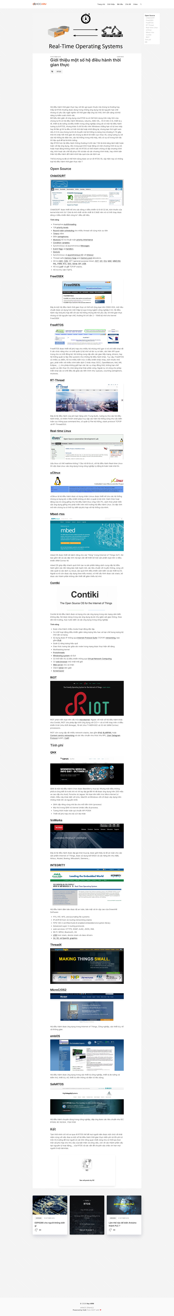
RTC (65, 264)
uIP (67, 267)
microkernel (84, 720)
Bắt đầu (120, 4)
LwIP (61, 267)
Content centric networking (62, 735)
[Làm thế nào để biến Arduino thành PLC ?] (124, 1205)
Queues (56, 252)
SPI (79, 264)
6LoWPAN (107, 732)
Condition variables (61, 243)
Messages (85, 246)
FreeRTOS (57, 325)
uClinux (55, 472)
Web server (58, 665)
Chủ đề (128, 4)
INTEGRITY (57, 865)
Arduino (113, 1218)
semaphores (63, 236)
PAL (54, 264)
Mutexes (57, 240)
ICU (105, 261)
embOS (55, 1036)
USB (84, 264)
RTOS (59, 72)
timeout (90, 255)
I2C (101, 261)
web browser (61, 662)
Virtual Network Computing (100, 659)
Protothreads (59, 652)
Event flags (58, 249)
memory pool (86, 258)
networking (110, 638)
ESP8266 (38, 1218)
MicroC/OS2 (58, 989)
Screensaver (58, 671)
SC (40, 1230)
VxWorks (56, 820)
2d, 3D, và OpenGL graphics (65, 938)
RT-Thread (57, 380)
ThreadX (56, 944)
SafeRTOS (57, 1084)
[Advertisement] (87, 90)
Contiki (55, 583)
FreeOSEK (57, 276)
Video (135, 4)
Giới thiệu (111, 4)
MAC (110, 261)
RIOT (53, 677)
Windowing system (61, 656)
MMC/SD (116, 261)
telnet (61, 668)
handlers (69, 249)
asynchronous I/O (75, 255)
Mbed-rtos (57, 514)
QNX (53, 752)
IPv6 (59, 640)
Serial (74, 264)
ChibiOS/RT (58, 176)
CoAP (66, 738)
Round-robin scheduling (63, 230)
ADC (61, 261)
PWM (59, 264)
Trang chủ (101, 4)
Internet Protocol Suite (87, 638)
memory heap (70, 258)
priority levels (62, 227)
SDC (69, 264)
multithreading (70, 224)
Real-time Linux (60, 431)
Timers (56, 233)
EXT (97, 261)
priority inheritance (85, 240)
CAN (66, 261)
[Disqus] (87, 1267)
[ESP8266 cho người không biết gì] (50, 1205)
